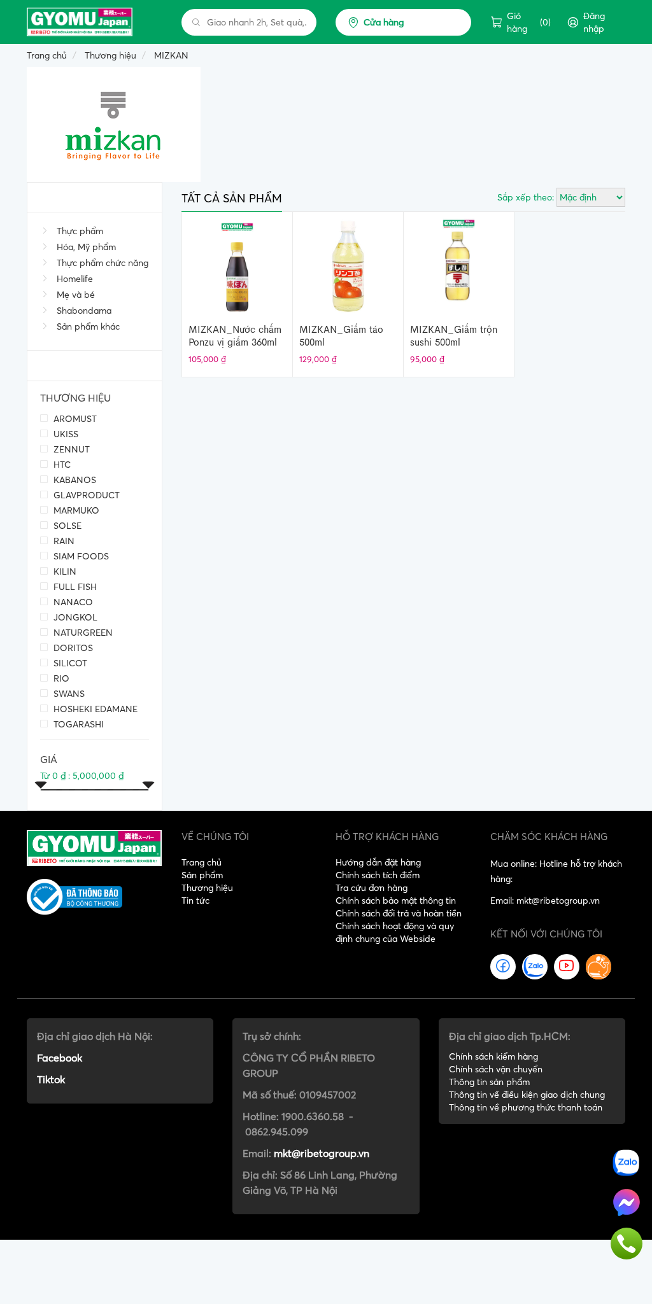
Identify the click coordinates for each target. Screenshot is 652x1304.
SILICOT (69, 663)
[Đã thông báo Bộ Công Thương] (94, 897)
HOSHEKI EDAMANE (94, 709)
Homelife (75, 278)
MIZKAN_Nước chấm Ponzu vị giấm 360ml (234, 335)
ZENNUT (70, 449)
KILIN (63, 571)
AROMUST (74, 418)
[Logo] (94, 847)
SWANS (68, 693)
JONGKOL (74, 617)
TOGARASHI (77, 724)
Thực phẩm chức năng (102, 263)
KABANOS (73, 479)
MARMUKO (75, 510)
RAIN (62, 540)
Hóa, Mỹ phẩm (86, 247)
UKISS (64, 434)
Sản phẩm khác (88, 326)
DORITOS (72, 647)
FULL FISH (74, 586)
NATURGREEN (82, 632)
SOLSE (66, 525)
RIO (60, 678)
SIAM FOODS (80, 556)
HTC (61, 464)
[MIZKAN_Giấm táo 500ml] (348, 264)
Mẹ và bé (76, 294)
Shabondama (84, 310)
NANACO (72, 602)
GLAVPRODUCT (85, 495)
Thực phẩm (80, 231)
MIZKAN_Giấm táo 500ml (341, 335)
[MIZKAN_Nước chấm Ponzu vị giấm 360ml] (237, 264)
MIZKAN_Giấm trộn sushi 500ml (453, 335)
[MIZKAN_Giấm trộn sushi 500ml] (458, 264)
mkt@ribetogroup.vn (321, 1153)
